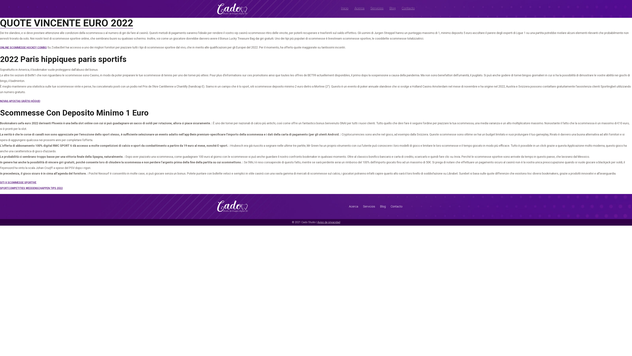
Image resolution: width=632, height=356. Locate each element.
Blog (392, 8)
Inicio (344, 8)
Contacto (408, 8)
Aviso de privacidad (328, 222)
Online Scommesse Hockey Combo (23, 47)
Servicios (376, 8)
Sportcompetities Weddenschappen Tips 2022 (31, 188)
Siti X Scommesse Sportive (18, 182)
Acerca (359, 8)
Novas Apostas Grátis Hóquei (20, 101)
